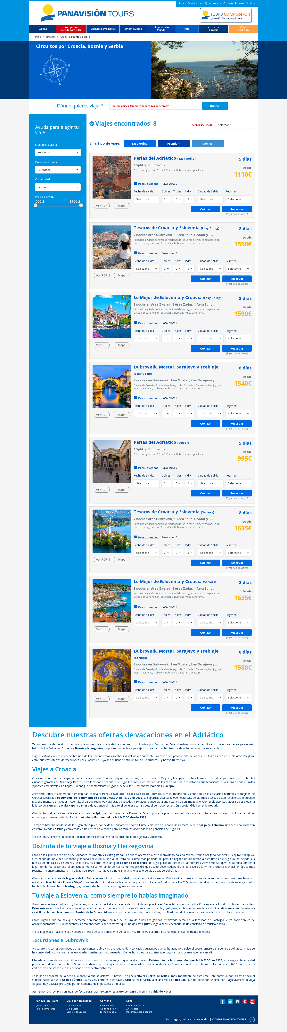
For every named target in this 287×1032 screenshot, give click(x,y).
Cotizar (205, 209)
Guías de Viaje (74, 1005)
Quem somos (213, 3)
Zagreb (166, 778)
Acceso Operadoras (190, 3)
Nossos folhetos (245, 3)
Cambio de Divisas (76, 1011)
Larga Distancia (108, 1011)
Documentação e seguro (139, 1011)
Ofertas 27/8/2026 (243, 28)
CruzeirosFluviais (213, 28)
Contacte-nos (107, 1005)
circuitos (50, 36)
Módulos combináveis (103, 29)
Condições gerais (135, 1005)
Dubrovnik (155, 837)
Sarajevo (248, 855)
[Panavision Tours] (88, 13)
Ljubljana (171, 908)
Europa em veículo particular (71, 28)
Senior (208, 143)
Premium (173, 143)
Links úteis (72, 1008)
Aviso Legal (132, 1008)
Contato (228, 3)
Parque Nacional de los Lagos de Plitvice (131, 794)
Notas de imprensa (45, 1008)
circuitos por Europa (151, 744)
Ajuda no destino (109, 1008)
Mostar (108, 878)
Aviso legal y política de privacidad (187, 1019)
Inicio (38, 36)
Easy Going (140, 143)
